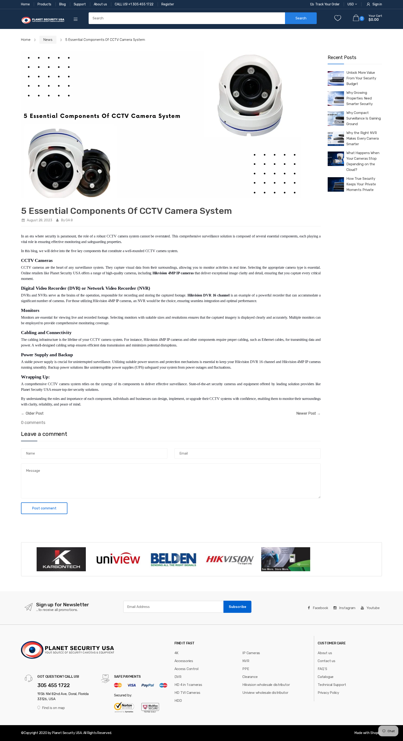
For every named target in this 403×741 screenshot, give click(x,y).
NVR (245, 661)
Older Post (35, 413)
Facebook (320, 608)
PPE (245, 669)
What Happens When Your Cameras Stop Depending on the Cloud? (362, 161)
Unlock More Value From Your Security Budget (361, 78)
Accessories (183, 661)
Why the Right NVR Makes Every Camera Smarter (362, 138)
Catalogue (326, 677)
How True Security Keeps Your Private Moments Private (361, 184)
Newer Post (306, 413)
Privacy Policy (328, 693)
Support (80, 4)
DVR (177, 677)
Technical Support (332, 685)
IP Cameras (251, 653)
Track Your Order (327, 4)
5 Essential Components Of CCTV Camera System (126, 210)
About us (101, 4)
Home (25, 4)
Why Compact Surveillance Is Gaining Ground (363, 118)
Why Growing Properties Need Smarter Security (359, 98)
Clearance (249, 677)
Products (45, 4)
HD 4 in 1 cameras (188, 685)
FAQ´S (322, 669)
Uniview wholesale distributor (265, 693)
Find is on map (53, 708)
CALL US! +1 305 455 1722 (134, 4)
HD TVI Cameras (187, 693)
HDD (178, 701)
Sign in (377, 4)
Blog (62, 4)
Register (167, 4)
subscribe (237, 607)
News (47, 40)
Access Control (186, 669)
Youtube (373, 608)
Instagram (347, 608)
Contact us (326, 661)
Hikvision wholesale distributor (266, 685)
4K (176, 653)
